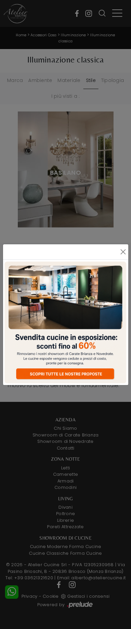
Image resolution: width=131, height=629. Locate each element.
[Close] (123, 251)
